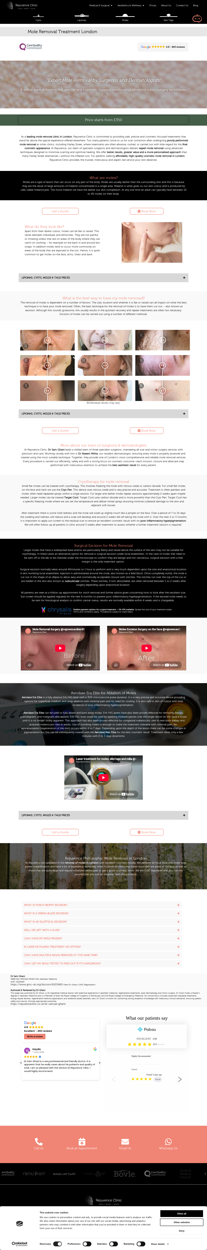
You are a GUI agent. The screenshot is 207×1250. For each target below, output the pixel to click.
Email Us (125, 1148)
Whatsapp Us (168, 1148)
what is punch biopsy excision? (45, 905)
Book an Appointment (82, 1148)
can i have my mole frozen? (43, 938)
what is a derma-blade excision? (46, 913)
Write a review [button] (35, 1036)
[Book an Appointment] (82, 1141)
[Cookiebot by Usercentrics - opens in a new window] (19, 1244)
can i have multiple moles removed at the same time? (61, 955)
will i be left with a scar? (42, 930)
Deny (181, 1230)
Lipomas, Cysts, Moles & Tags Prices (46, 277)
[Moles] (125, 15)
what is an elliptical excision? (45, 921)
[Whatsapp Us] (168, 1141)
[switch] (87, 1243)
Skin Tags (169, 20)
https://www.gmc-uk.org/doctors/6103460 (37, 984)
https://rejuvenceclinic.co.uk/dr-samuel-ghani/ (38, 1003)
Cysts (38, 20)
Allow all (181, 1213)
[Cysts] (38, 15)
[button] (103, 277)
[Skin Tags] (168, 15)
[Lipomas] (82, 15)
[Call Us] (39, 1141)
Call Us (38, 1148)
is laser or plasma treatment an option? (52, 946)
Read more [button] (33, 1075)
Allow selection (182, 1222)
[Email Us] (125, 1141)
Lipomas (81, 20)
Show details (158, 1244)
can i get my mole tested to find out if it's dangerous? (62, 963)
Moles (125, 20)
